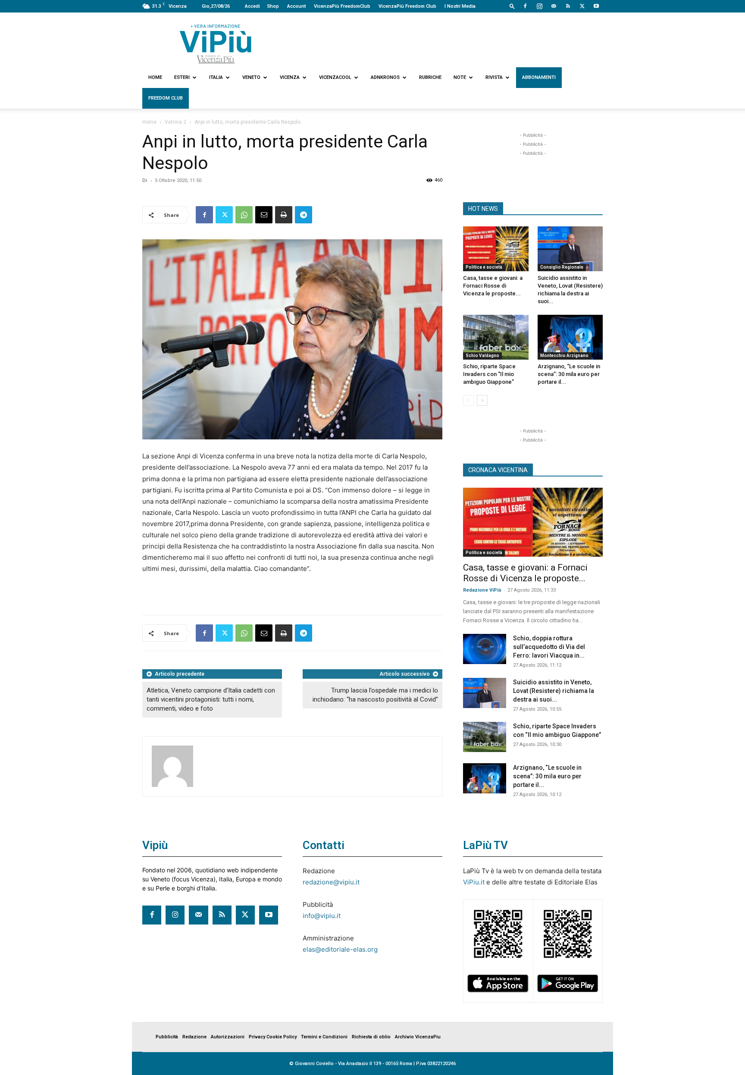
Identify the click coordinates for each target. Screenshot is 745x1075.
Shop (273, 6)
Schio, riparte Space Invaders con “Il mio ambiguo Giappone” (489, 374)
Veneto (251, 77)
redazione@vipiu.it (331, 882)
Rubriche (430, 77)
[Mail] (553, 6)
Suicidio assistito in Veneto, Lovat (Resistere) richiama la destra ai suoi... (553, 691)
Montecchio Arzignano (564, 355)
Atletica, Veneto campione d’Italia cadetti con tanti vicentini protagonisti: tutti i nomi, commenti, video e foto (211, 699)
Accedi (252, 6)
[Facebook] (525, 6)
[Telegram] (303, 214)
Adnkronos (385, 77)
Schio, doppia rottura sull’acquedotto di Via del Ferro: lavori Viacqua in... (549, 647)
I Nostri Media (460, 6)
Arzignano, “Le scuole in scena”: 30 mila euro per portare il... (569, 374)
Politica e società (484, 267)
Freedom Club (165, 98)
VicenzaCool (335, 77)
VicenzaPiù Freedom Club (407, 6)
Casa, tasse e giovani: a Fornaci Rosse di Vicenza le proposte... (493, 286)
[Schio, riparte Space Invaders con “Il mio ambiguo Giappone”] (496, 337)
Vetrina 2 (175, 122)
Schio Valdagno (482, 355)
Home (155, 77)
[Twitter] (582, 6)
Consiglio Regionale (561, 267)
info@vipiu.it (322, 916)
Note (460, 77)
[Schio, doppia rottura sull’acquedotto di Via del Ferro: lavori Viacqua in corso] (484, 649)
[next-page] (482, 400)
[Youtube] (596, 6)
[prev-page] (468, 400)
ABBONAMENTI (539, 77)
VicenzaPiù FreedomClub (342, 6)
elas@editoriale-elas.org (340, 949)
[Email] (263, 214)
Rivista (494, 77)
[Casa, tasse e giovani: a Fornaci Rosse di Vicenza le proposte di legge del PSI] (496, 248)
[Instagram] (539, 6)
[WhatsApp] (244, 214)
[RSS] (567, 6)
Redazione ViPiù (482, 590)
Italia (216, 77)
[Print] (283, 214)
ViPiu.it (474, 882)
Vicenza (290, 77)
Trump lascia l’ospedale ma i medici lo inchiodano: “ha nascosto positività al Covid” (375, 694)
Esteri (182, 77)
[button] (512, 6)
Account (296, 6)
